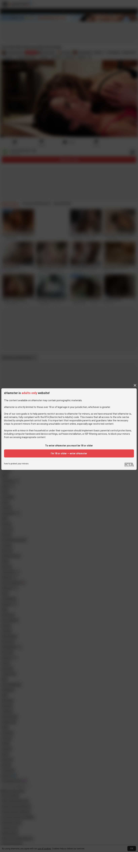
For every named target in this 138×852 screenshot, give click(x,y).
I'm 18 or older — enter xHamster (69, 453)
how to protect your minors (16, 464)
